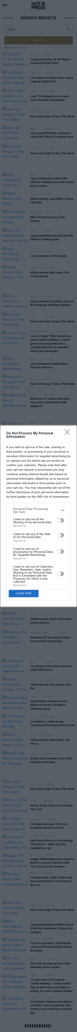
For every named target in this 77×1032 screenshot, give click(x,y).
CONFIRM (24, 593)
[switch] (60, 520)
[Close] (69, 433)
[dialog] (38, 516)
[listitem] (38, 510)
